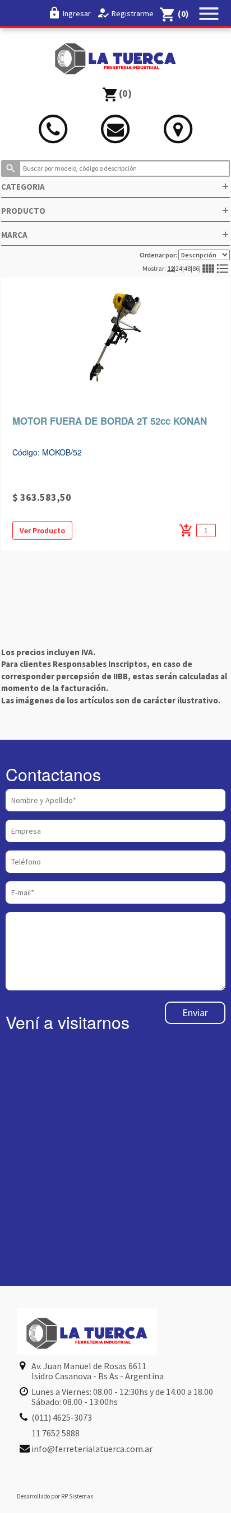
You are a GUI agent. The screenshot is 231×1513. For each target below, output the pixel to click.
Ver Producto (42, 530)
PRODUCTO (115, 210)
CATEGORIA (115, 186)
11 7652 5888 (55, 1433)
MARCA (115, 234)
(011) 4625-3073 (61, 1417)
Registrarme (133, 13)
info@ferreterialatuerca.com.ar (92, 1448)
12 (170, 268)
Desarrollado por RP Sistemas (55, 1496)
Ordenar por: (159, 255)
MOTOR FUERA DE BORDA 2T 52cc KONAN (109, 420)
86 (195, 268)
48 (187, 268)
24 (178, 268)
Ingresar (77, 13)
